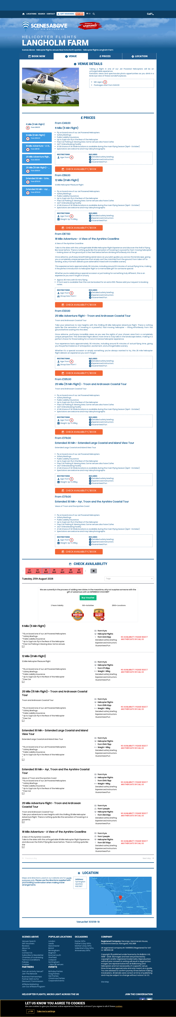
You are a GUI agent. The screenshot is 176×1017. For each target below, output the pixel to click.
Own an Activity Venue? (32, 972)
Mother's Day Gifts (83, 946)
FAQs (24, 950)
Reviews (25, 946)
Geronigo (90, 25)
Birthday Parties (55, 971)
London (51, 941)
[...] (23, 646)
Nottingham (54, 962)
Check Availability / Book (78, 169)
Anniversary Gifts (82, 950)
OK (30, 1011)
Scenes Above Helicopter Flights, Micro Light (48, 25)
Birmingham (54, 950)
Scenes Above (28, 50)
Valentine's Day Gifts (84, 948)
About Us (26, 948)
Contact (51, 14)
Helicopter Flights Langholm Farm (98, 50)
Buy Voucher (88, 597)
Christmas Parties (56, 978)
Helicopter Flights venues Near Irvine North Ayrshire (59, 50)
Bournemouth (54, 955)
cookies (118, 1006)
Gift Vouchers (70, 14)
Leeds (51, 943)
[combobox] (128, 578)
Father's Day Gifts (83, 943)
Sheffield (52, 957)
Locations (31, 14)
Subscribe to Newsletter (32, 955)
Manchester (54, 946)
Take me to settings (46, 1011)
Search (41, 14)
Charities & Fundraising (32, 957)
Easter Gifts (80, 941)
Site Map (105, 982)
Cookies (25, 964)
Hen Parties (53, 976)
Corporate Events (56, 980)
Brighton (52, 953)
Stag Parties (54, 973)
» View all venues (55, 964)
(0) (89, 14)
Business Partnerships (32, 979)
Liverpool (52, 959)
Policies (25, 962)
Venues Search (29, 941)
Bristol (51, 948)
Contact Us (27, 953)
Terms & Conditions (31, 959)
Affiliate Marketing (33, 985)
